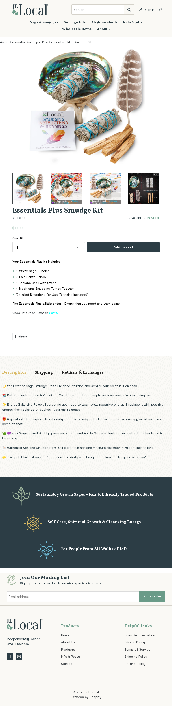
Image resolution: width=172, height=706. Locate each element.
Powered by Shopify (86, 697)
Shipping (44, 372)
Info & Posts (70, 657)
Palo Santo (132, 22)
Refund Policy (135, 664)
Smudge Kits (75, 22)
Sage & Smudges (44, 22)
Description (14, 372)
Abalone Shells (104, 22)
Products (68, 649)
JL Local (92, 692)
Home (65, 635)
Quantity (18, 238)
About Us (68, 642)
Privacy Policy (135, 642)
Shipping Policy (136, 657)
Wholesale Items (77, 29)
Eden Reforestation (140, 635)
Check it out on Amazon (35, 313)
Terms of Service (137, 649)
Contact (67, 664)
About (102, 29)
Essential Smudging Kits (30, 42)
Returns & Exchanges (83, 372)
